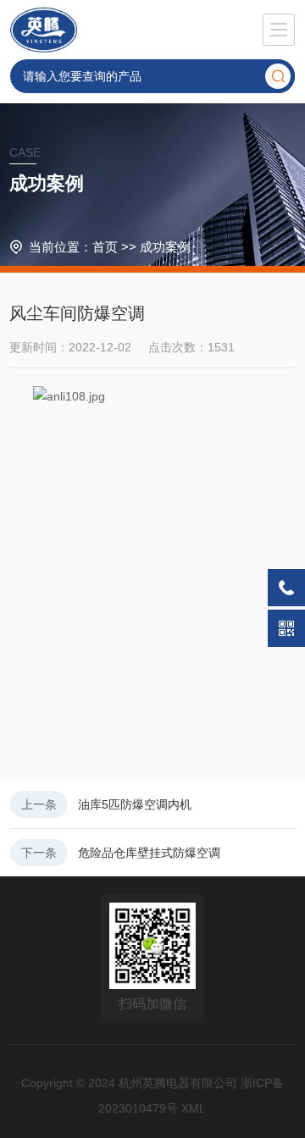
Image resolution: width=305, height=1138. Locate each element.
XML (193, 1108)
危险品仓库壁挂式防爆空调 (149, 852)
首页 (105, 247)
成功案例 (165, 247)
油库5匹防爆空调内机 (134, 804)
